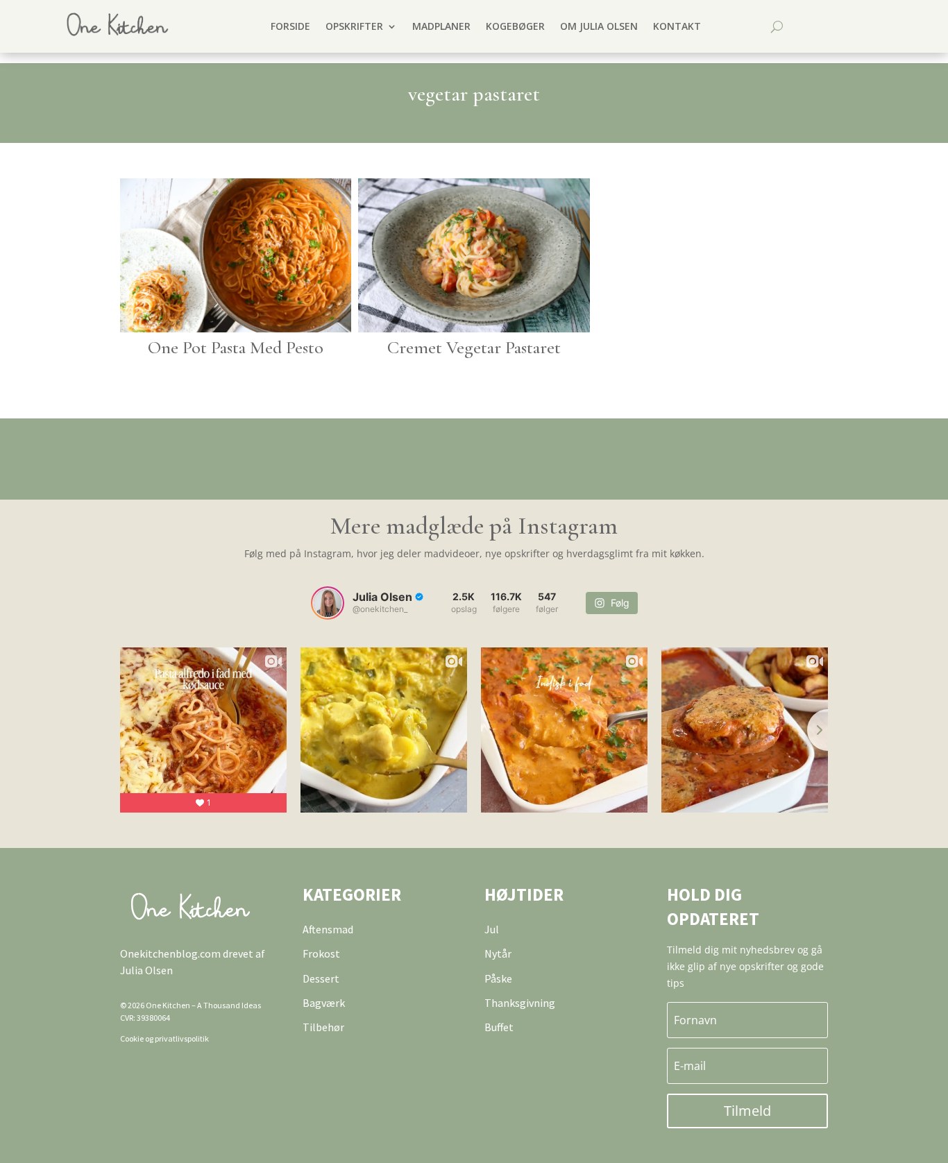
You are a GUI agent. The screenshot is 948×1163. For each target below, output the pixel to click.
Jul (491, 929)
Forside (290, 26)
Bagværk (324, 1003)
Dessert (321, 978)
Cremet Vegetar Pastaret (474, 347)
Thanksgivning (519, 1003)
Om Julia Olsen (599, 26)
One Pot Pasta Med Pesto (235, 347)
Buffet (499, 1027)
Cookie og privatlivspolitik (164, 1038)
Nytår (497, 953)
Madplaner (441, 26)
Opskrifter (354, 26)
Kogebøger (515, 26)
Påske (498, 978)
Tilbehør (323, 1027)
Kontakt (677, 26)
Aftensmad (328, 929)
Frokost (321, 953)
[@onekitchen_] (327, 603)
